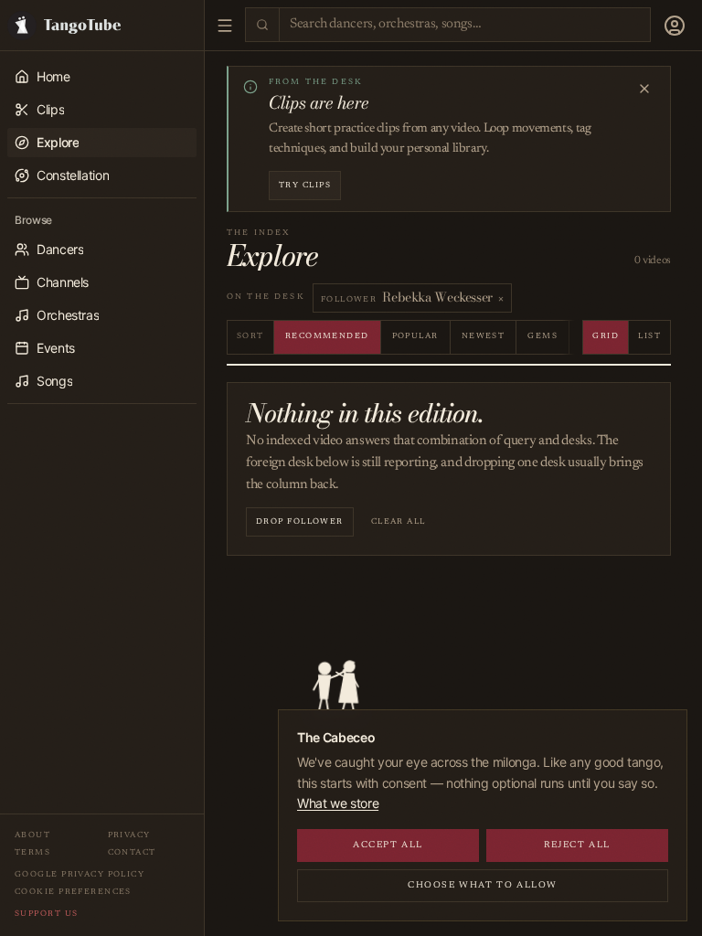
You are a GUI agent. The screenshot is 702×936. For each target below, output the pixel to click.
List (649, 336)
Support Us (46, 913)
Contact (132, 852)
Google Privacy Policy (79, 874)
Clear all (398, 521)
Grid (605, 336)
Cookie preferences (73, 892)
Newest (483, 336)
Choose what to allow (483, 885)
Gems (542, 336)
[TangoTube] (102, 25)
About (32, 835)
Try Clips (305, 185)
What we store (337, 803)
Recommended (327, 336)
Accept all (388, 845)
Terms (32, 852)
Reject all (577, 845)
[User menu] (674, 25)
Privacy (129, 835)
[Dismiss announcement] (644, 88)
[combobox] (465, 25)
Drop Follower (300, 521)
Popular (415, 336)
